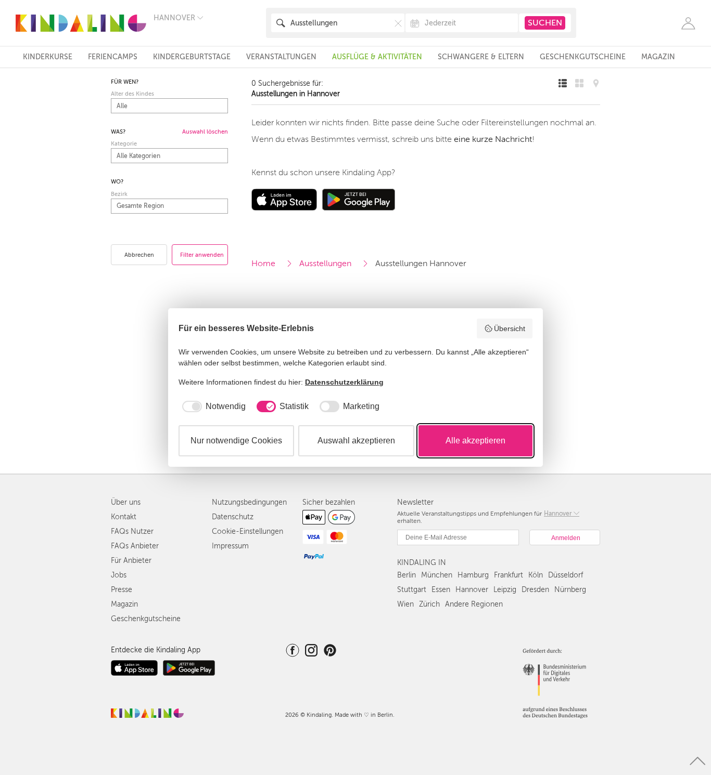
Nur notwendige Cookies (236, 440)
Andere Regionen (474, 604)
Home (263, 263)
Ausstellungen (325, 263)
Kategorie (124, 144)
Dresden (535, 590)
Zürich (429, 604)
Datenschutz (232, 517)
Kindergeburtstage (192, 57)
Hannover (471, 590)
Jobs (118, 575)
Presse (121, 590)
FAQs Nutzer (132, 531)
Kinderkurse (47, 57)
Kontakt (123, 517)
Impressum (230, 546)
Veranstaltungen (281, 57)
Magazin (658, 57)
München (436, 575)
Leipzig (504, 590)
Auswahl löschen (205, 131)
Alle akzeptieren (475, 440)
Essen (440, 590)
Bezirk (119, 194)
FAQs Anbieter (135, 546)
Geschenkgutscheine (583, 57)
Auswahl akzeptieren (356, 440)
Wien (405, 604)
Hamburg (473, 575)
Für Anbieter (131, 560)
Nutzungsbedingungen (249, 502)
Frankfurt (508, 575)
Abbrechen (139, 255)
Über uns (126, 502)
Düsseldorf (565, 575)
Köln (535, 575)
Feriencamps (112, 57)
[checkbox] (212, 406)
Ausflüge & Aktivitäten (377, 57)
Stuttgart (411, 590)
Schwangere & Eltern (481, 57)
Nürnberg (570, 590)
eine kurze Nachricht (493, 139)
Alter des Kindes (132, 94)
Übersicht (509, 328)
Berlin (406, 575)
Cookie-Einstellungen (247, 531)
